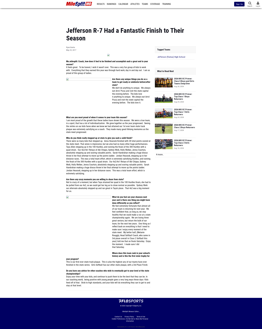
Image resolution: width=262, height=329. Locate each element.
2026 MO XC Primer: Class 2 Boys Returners (184, 126)
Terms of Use (141, 317)
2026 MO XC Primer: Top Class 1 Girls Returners (183, 112)
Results (101, 4)
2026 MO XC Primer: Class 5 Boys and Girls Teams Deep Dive (184, 81)
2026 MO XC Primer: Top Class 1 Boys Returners (183, 96)
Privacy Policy (129, 317)
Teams (145, 4)
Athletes (134, 4)
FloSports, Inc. (137, 306)
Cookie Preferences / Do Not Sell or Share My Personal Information (130, 320)
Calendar (123, 4)
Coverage (155, 4)
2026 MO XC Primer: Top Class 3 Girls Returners (183, 142)
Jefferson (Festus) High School (171, 57)
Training (166, 4)
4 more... (160, 154)
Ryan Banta (70, 47)
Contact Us (118, 317)
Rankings (111, 4)
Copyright (129, 306)
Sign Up (239, 4)
